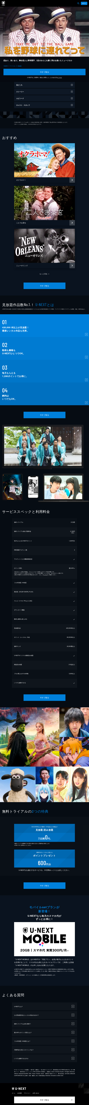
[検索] (78, 3)
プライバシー (27, 1093)
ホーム (13, 1093)
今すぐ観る (44, 72)
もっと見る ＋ (45, 274)
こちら (60, 77)
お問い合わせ (36, 1093)
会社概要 (19, 1093)
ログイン (84, 3)
